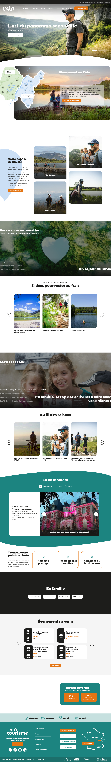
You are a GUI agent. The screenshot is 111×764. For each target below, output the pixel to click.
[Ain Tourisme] (67, 759)
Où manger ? (51, 718)
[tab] (58, 486)
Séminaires (100, 2)
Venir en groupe (39, 729)
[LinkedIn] (24, 749)
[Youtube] (20, 749)
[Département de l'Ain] (77, 759)
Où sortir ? (83, 718)
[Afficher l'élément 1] (94, 50)
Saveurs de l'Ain (39, 739)
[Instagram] (15, 749)
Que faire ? (67, 718)
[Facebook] (10, 749)
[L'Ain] (8, 8)
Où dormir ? (33, 718)
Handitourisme (83, 2)
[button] (102, 8)
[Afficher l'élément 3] (105, 50)
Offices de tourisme (41, 750)
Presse (37, 734)
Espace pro (92, 2)
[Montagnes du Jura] (88, 759)
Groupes (107, 2)
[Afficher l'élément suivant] (100, 50)
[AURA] (102, 759)
